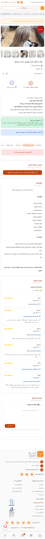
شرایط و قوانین (39, 506)
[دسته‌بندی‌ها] (31, 535)
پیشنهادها (39, 145)
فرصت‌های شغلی (16, 491)
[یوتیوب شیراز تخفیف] (18, 523)
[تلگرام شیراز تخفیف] (23, 523)
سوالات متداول (39, 509)
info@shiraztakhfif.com (32, 470)
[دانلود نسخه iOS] (27, 474)
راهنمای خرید (39, 513)
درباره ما (41, 485)
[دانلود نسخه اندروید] (32, 474)
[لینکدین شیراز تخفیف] (12, 523)
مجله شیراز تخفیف (38, 503)
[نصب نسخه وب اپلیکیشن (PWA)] (22, 474)
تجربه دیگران (9, 145)
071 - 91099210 (4, 2)
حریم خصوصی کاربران (37, 516)
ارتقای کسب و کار (17, 488)
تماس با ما (40, 495)
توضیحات (18, 145)
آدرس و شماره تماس (28, 145)
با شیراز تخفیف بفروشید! (37, 2)
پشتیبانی (41, 488)
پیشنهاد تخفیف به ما (37, 491)
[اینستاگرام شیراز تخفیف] (29, 523)
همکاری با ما (18, 485)
